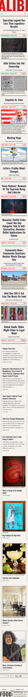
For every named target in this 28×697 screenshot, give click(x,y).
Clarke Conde (4, 107)
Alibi (2, 178)
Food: (6, 694)
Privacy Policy (4, 690)
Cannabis (23, 340)
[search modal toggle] (25, 13)
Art (25, 107)
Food (24, 145)
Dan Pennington (5, 35)
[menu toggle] (2, 13)
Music (24, 196)
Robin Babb (4, 268)
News (24, 35)
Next (20, 676)
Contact (12, 690)
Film (25, 303)
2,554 (16, 676)
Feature (24, 73)
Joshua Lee (3, 243)
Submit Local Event (19, 690)
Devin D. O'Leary (5, 73)
